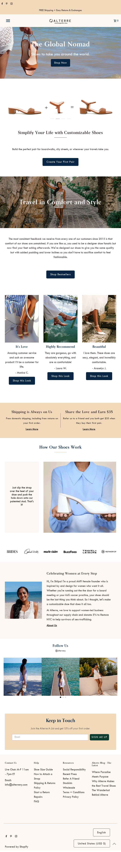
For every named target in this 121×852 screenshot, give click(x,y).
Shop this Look (22, 380)
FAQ (36, 801)
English (101, 832)
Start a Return (42, 792)
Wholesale (69, 787)
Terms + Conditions (73, 792)
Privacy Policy (71, 796)
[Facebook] (2, 4)
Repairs (38, 796)
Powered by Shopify (16, 846)
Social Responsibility (74, 769)
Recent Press (70, 774)
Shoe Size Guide (43, 769)
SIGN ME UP (99, 737)
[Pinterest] (6, 4)
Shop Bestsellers (60, 274)
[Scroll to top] (114, 843)
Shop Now (60, 62)
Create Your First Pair (60, 162)
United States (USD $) (92, 843)
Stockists (67, 783)
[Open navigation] (14, 21)
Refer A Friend (71, 778)
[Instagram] (11, 4)
